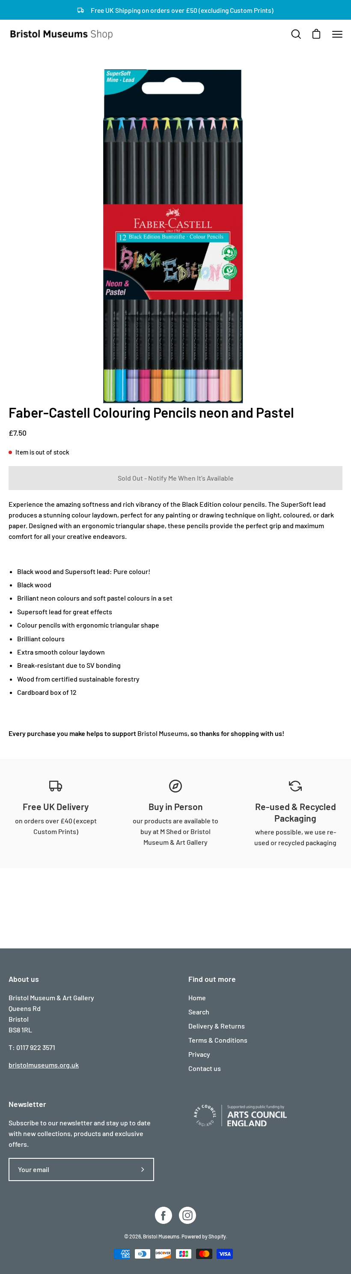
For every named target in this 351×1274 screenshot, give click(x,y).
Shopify (217, 1236)
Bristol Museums (162, 733)
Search (198, 1012)
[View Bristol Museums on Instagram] (187, 1215)
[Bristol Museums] (62, 34)
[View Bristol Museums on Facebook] (163, 1215)
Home (197, 997)
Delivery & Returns (216, 1026)
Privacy (199, 1054)
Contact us (204, 1068)
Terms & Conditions (217, 1040)
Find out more (212, 979)
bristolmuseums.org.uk (44, 1065)
